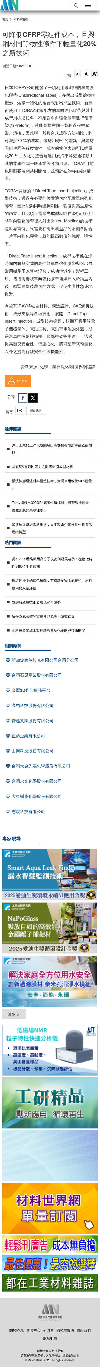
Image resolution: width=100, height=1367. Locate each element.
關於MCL (16, 1330)
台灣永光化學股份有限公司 (36, 781)
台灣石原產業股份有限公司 (36, 675)
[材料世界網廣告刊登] (50, 1244)
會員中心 (33, 1330)
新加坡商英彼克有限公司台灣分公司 (44, 660)
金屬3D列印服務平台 (30, 690)
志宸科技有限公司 (27, 811)
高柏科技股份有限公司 (31, 705)
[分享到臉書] (23, 398)
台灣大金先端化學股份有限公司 (40, 766)
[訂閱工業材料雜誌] (50, 1283)
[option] (50, 1051)
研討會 (48, 1330)
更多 (11, 1013)
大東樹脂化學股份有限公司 (36, 796)
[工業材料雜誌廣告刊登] (50, 1263)
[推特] (33, 398)
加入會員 (21, 381)
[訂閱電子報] (50, 1155)
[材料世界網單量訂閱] (50, 1208)
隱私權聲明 (65, 1330)
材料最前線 (21, 19)
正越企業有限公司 (27, 736)
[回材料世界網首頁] (9, 5)
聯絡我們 (35, 410)
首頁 (5, 19)
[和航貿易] (50, 1050)
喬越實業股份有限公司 (31, 720)
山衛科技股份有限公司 (31, 751)
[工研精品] (50, 1102)
